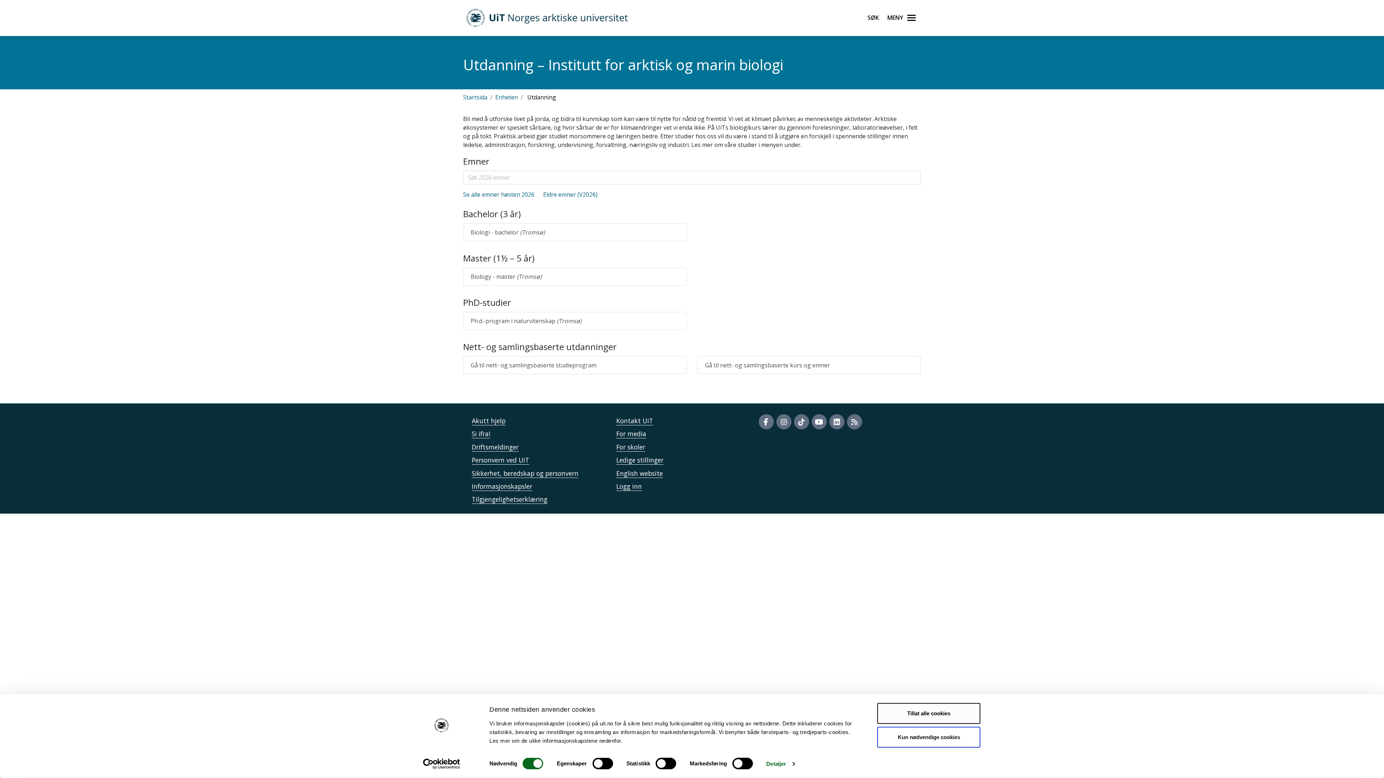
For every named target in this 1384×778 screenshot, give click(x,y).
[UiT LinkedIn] (836, 421)
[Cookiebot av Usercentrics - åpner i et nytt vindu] (441, 764)
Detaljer (776, 764)
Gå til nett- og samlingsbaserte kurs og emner (767, 365)
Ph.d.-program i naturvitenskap (526, 321)
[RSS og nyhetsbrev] (854, 421)
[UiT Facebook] (766, 421)
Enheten (506, 97)
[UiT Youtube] (819, 421)
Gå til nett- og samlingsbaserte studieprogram (533, 365)
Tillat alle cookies (928, 713)
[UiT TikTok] (801, 421)
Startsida (475, 97)
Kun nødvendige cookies (929, 737)
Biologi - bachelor (508, 232)
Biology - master (506, 277)
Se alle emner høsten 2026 (498, 194)
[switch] (603, 763)
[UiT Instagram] (783, 421)
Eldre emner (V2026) (570, 194)
